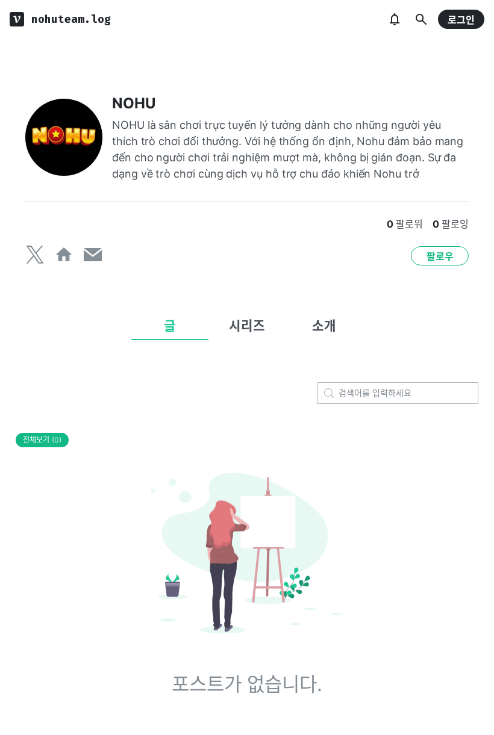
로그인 (461, 20)
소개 (324, 325)
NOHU (134, 103)
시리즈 (247, 325)
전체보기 (42, 439)
